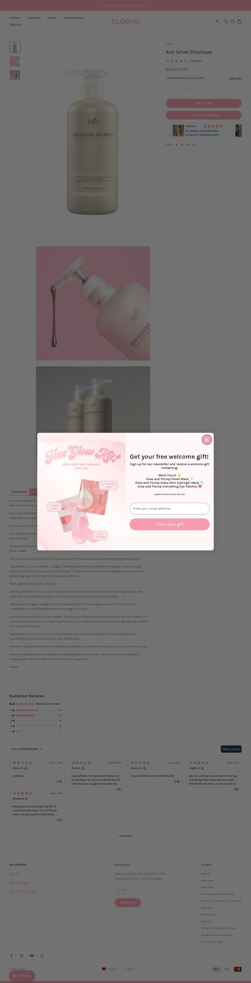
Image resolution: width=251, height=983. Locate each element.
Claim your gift (170, 524)
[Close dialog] (207, 440)
